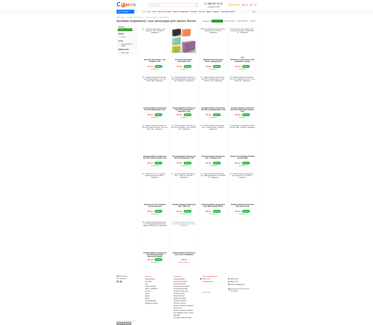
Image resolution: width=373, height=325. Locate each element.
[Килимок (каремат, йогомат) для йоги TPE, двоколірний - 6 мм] (154, 88)
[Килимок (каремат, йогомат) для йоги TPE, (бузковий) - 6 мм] (184, 137)
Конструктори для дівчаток (182, 286)
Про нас (202, 12)
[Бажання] (255, 5)
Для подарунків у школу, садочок (183, 312)
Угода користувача (228, 12)
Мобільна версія (123, 276)
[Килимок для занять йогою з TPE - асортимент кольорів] (242, 40)
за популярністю (217, 21)
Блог (154, 12)
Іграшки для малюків (180, 298)
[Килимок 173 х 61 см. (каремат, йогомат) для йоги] (154, 185)
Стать (121, 41)
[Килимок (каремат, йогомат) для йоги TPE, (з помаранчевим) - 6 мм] (213, 88)
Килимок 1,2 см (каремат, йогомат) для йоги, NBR (242, 157)
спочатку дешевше (229, 21)
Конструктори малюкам (180, 288)
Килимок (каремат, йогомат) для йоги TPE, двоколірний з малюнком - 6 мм (184, 109)
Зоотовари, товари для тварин (183, 317)
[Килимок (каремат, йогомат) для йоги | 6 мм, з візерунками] (184, 233)
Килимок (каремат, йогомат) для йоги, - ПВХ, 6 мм (184, 205)
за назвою (252, 21)
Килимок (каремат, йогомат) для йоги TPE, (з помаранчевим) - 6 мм (213, 108)
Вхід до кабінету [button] (150, 279)
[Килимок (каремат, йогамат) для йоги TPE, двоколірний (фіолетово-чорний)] (154, 233)
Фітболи (121, 27)
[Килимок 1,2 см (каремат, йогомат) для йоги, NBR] (242, 137)
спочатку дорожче (242, 21)
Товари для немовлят (180, 300)
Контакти (193, 12)
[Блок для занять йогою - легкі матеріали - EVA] (154, 40)
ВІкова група (124, 49)
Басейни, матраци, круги (181, 291)
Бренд (121, 33)
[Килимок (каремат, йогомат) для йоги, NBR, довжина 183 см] (213, 185)
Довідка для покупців (151, 303)
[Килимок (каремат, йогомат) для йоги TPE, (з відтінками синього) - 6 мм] (242, 88)
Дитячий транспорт (179, 295)
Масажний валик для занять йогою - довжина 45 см (213, 60)
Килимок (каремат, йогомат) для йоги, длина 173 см (242, 205)
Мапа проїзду (234, 290)
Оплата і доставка (164, 12)
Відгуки (209, 12)
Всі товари (147, 12)
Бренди (216, 12)
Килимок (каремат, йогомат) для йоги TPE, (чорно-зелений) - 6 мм (155, 157)
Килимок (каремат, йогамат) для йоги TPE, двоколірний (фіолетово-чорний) (154, 254)
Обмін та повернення (181, 12)
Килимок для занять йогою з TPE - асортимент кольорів (242, 60)
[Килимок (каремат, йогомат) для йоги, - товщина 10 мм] (213, 137)
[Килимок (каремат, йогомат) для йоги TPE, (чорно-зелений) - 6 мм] (154, 137)
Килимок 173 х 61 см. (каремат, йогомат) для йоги (155, 205)
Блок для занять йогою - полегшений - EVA (184, 60)
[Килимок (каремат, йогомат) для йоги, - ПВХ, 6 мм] (184, 185)
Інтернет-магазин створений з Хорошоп (126, 321)
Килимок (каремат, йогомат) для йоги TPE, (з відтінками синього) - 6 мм (242, 109)
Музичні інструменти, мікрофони (183, 310)
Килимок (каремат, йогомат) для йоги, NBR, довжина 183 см (213, 205)
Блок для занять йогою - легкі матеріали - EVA (155, 60)
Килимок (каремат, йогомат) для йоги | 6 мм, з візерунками (184, 253)
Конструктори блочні (180, 283)
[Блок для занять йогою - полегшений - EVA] (184, 40)
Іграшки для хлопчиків (180, 281)
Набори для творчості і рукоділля (183, 305)
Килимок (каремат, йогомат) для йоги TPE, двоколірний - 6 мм (154, 108)
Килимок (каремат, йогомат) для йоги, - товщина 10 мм (213, 157)
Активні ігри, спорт (179, 293)
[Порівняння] (251, 5)
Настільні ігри (178, 308)
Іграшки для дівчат (179, 279)
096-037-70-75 (214, 3)
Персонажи (177, 315)
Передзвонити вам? (213, 7)
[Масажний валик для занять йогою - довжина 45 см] (213, 40)
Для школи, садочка (180, 303)
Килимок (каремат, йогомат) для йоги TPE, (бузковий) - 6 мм (184, 157)
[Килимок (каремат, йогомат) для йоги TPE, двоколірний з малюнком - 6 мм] (184, 88)
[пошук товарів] (196, 4)
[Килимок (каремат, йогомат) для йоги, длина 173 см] (242, 185)
